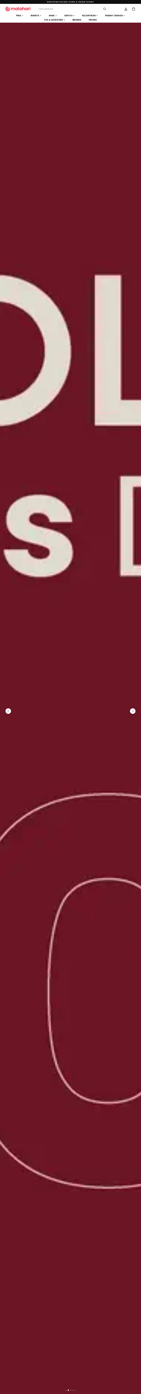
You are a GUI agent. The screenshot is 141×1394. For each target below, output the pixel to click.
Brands (77, 19)
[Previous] (8, 711)
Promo (93, 19)
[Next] (132, 711)
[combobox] (72, 9)
